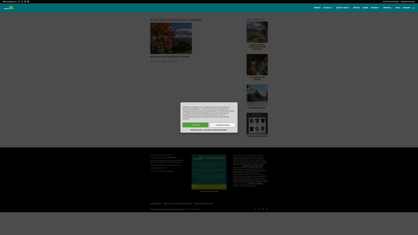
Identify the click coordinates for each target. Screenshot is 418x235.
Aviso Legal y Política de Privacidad (215, 130)
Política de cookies (196, 130)
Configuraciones (222, 125)
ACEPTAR (195, 125)
